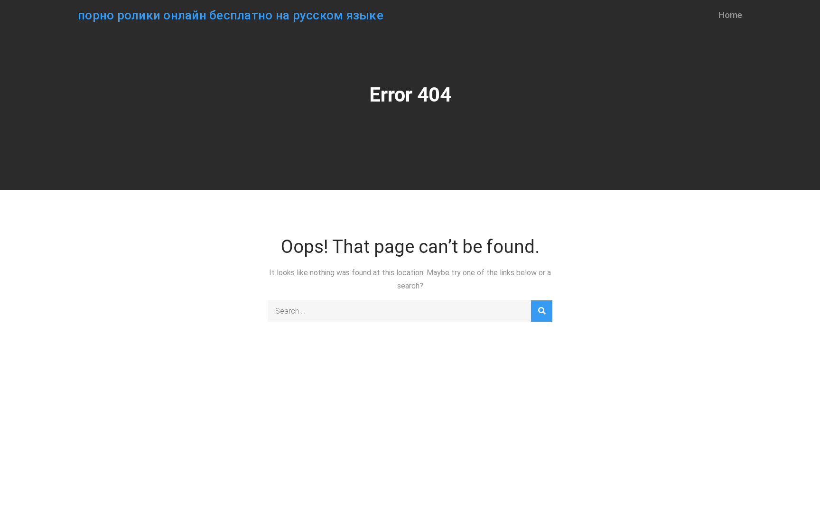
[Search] (541, 311)
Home (730, 14)
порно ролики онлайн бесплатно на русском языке (230, 15)
